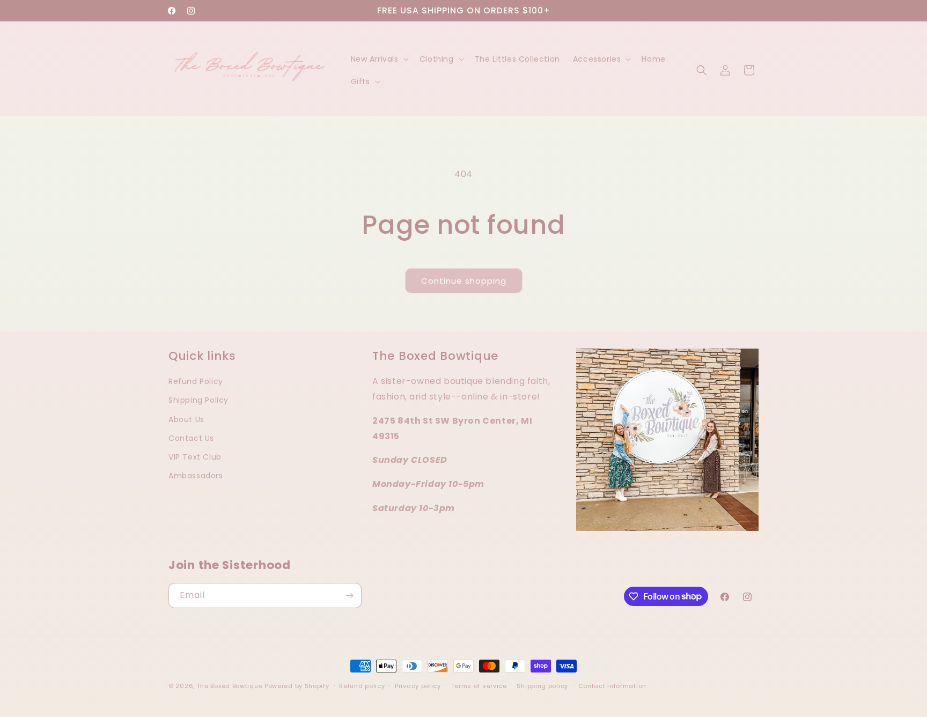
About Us (186, 418)
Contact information (612, 685)
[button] (378, 59)
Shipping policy (542, 685)
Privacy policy (418, 685)
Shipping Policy (198, 400)
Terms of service (479, 685)
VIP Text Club (195, 456)
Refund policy (362, 685)
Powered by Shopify (296, 686)
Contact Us (191, 437)
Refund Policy (195, 381)
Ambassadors (195, 475)
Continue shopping (463, 280)
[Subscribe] (349, 595)
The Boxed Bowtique (230, 686)
